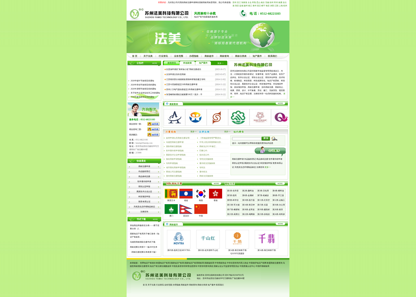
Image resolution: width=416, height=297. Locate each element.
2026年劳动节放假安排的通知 (143, 82)
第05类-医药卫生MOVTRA (178, 250)
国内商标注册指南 (174, 176)
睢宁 (263, 6)
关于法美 (148, 56)
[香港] (215, 198)
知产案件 (257, 56)
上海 (281, 6)
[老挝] (186, 198)
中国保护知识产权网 (257, 263)
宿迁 (259, 6)
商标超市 (209, 56)
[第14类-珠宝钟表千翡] (266, 246)
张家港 (244, 2)
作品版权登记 (144, 171)
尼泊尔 (186, 216)
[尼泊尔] (186, 213)
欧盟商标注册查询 (274, 263)
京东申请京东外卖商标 (176, 74)
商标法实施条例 (206, 176)
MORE (154, 63)
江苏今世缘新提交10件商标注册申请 (181, 84)
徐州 (271, 2)
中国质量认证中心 (247, 266)
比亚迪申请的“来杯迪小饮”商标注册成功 (183, 69)
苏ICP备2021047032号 (234, 275)
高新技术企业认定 (144, 191)
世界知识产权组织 (148, 263)
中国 (201, 216)
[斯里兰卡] (171, 198)
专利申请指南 (172, 163)
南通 (280, 2)
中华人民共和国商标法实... (210, 142)
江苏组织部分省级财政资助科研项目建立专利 (185, 79)
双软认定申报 (144, 186)
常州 (276, 2)
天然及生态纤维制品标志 (144, 206)
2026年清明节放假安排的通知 (143, 86)
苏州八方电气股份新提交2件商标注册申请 (184, 89)
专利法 (202, 167)
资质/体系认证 (144, 201)
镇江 (250, 6)
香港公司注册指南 (174, 172)
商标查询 (224, 56)
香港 (216, 200)
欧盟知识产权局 (163, 263)
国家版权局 (209, 263)
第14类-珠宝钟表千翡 (267, 250)
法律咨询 (144, 211)
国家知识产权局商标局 (194, 263)
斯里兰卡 (171, 200)
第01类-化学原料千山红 (208, 250)
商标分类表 (241, 56)
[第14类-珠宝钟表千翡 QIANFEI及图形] (237, 246)
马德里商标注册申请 (175, 142)
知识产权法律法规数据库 (160, 266)
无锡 (267, 2)
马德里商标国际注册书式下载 (142, 242)
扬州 (246, 6)
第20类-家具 (278, 209)
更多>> (220, 63)
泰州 (254, 6)
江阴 (276, 6)
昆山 (258, 2)
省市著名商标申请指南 (176, 167)
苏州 (234, 2)
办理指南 (193, 56)
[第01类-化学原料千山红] (208, 246)
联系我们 (272, 56)
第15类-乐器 (262, 205)
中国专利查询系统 (205, 266)
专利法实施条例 (206, 159)
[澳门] (171, 213)
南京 (263, 2)
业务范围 (178, 56)
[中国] (200, 213)
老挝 (186, 200)
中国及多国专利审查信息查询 (184, 266)
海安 (268, 6)
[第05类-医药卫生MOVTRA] (178, 246)
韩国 (201, 200)
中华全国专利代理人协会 (237, 263)
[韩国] (200, 198)
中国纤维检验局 (262, 266)
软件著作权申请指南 (175, 150)
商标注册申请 (144, 166)
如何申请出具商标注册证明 (177, 138)
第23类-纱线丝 (263, 214)
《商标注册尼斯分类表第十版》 (143, 252)
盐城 (241, 6)
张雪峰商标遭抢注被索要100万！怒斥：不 (184, 94)
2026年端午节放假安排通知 (142, 78)
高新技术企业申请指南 (176, 155)
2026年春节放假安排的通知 (142, 94)
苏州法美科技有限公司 (215, 275)
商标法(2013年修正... (208, 146)
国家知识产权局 (177, 263)
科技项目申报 (144, 196)
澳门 (171, 216)
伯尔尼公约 (204, 155)
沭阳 (272, 6)
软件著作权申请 (144, 181)
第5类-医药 (232, 195)
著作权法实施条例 (207, 163)
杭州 (285, 6)
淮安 (237, 6)
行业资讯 (163, 56)
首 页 (134, 56)
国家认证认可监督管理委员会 (226, 266)
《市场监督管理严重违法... (210, 138)
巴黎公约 (203, 150)
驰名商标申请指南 (174, 159)
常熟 (254, 2)
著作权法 (203, 172)
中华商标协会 (220, 263)
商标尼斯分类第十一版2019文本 (143, 247)
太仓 (250, 2)
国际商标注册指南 (174, 146)
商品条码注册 (144, 176)
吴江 (239, 2)
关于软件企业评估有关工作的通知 (145, 90)
